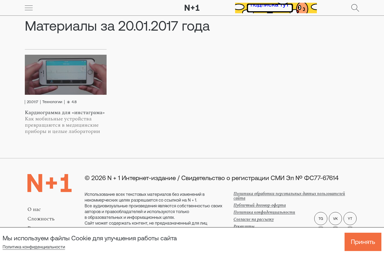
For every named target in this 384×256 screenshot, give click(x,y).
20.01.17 (32, 102)
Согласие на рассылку (254, 219)
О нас (34, 209)
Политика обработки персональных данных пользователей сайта (289, 196)
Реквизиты (244, 226)
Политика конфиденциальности (34, 246)
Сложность (41, 219)
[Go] (29, 8)
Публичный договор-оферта (260, 205)
